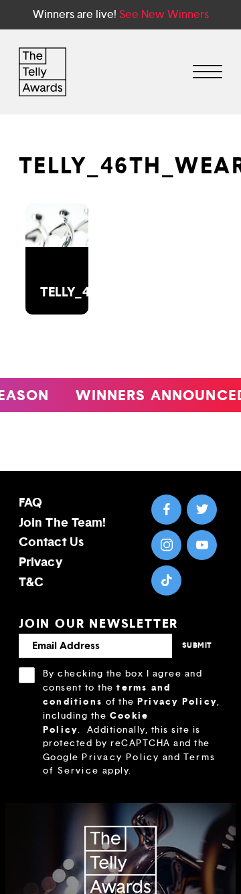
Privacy (40, 561)
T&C (31, 581)
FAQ (30, 502)
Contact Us (51, 541)
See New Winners (164, 14)
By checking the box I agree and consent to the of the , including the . (131, 722)
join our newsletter (98, 624)
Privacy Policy (177, 701)
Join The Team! (62, 522)
